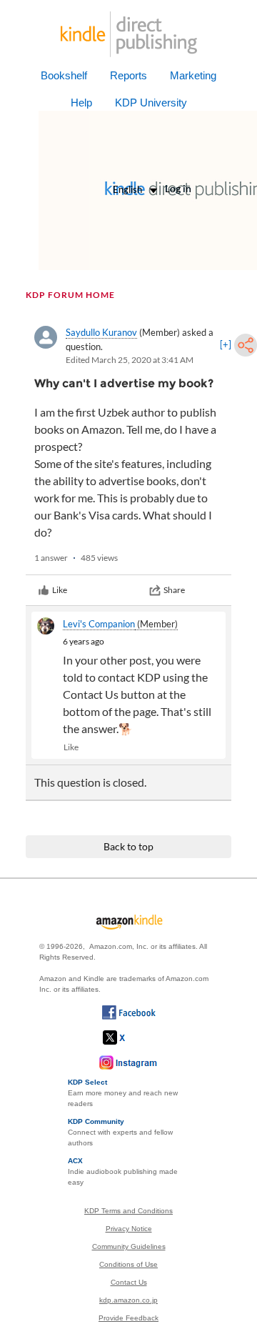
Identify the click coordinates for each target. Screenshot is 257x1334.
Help (81, 102)
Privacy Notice (129, 1229)
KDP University (151, 102)
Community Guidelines (129, 1246)
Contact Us (129, 1282)
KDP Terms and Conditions (128, 1211)
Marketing (193, 75)
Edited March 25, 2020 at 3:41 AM (129, 359)
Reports (128, 75)
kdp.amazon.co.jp (128, 1300)
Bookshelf (64, 75)
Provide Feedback (128, 1318)
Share (174, 589)
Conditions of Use (128, 1264)
